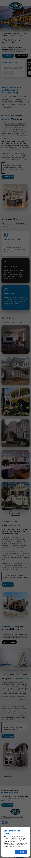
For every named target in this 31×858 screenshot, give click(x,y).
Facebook (18, 846)
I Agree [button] (21, 852)
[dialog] (15, 842)
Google (12, 846)
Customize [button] (9, 851)
